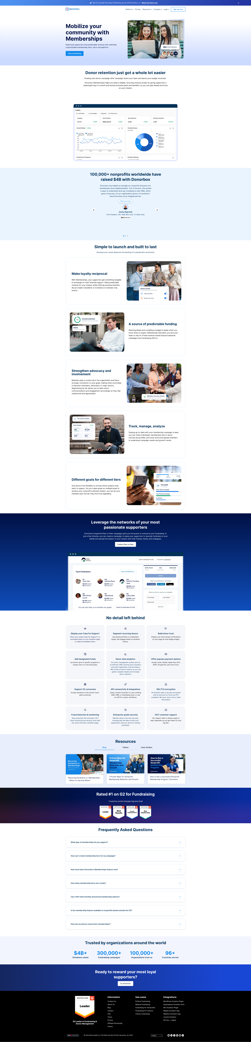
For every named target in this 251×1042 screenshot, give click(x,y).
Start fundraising (74, 53)
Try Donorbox (125, 984)
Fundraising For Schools (144, 1011)
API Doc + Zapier (169, 1020)
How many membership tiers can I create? (88, 883)
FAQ (109, 1014)
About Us (111, 1004)
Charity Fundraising (142, 1014)
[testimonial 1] (123, 235)
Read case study (125, 201)
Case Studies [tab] (146, 747)
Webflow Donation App (172, 1014)
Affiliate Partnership (115, 1023)
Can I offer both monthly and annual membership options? (95, 897)
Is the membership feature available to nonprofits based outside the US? (101, 910)
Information (114, 997)
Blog (109, 1008)
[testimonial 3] (127, 235)
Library (110, 1026)
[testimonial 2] (125, 235)
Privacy (110, 1020)
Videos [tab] (126, 747)
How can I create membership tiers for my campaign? (93, 856)
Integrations (169, 997)
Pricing (137, 9)
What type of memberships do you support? (89, 842)
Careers (110, 1011)
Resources (146, 9)
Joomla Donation (169, 1017)
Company (157, 9)
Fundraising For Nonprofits (145, 1008)
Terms (110, 1017)
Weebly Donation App (171, 1011)
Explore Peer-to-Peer (125, 544)
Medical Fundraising (142, 1004)
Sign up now (178, 9)
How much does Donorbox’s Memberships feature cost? (94, 869)
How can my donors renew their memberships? (90, 924)
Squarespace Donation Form (173, 1004)
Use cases (140, 997)
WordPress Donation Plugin (173, 1001)
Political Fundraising (142, 1001)
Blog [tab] (104, 747)
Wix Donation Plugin (170, 1008)
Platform (129, 9)
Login (166, 9)
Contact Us (112, 1001)
